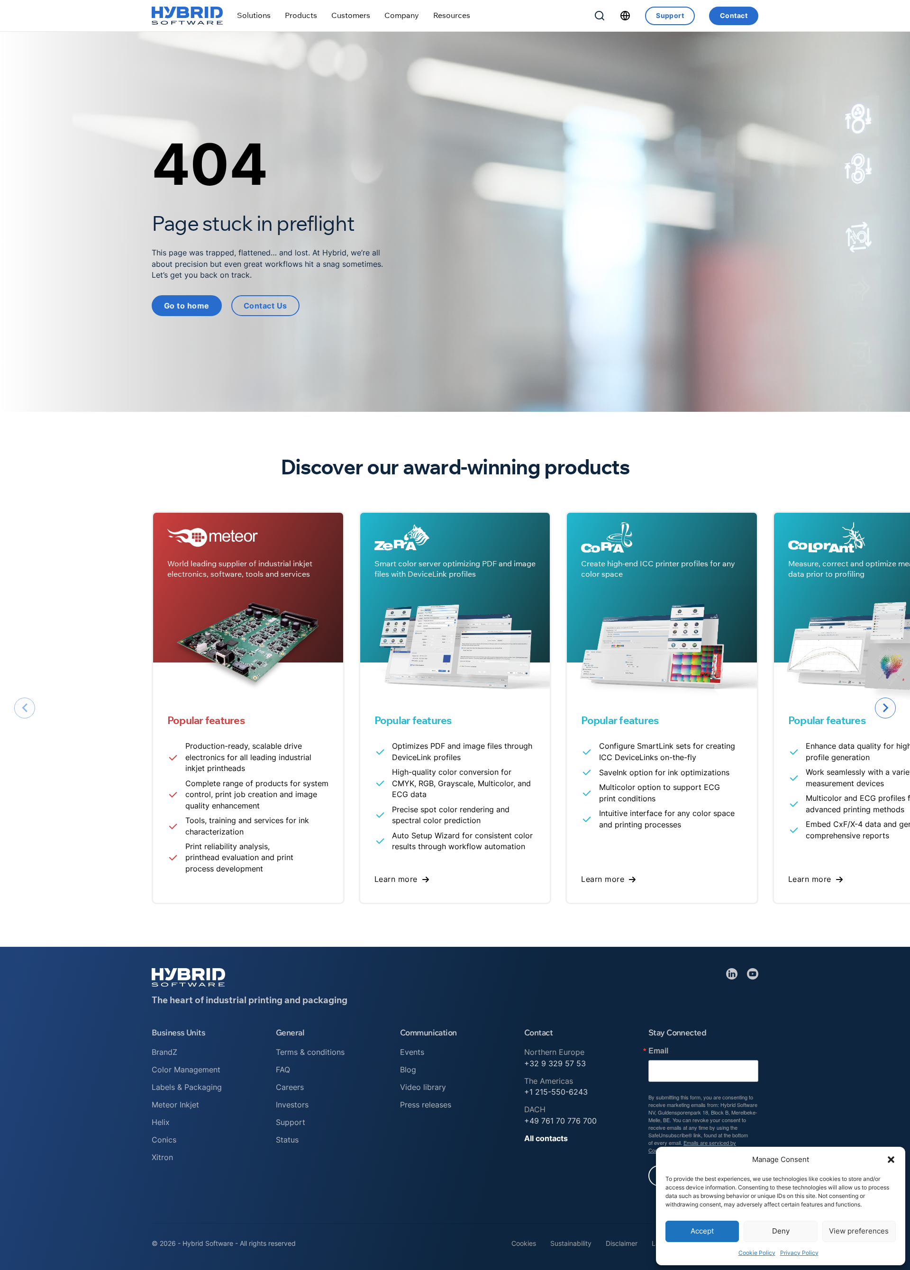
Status (287, 1139)
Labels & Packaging (187, 1087)
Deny (781, 1230)
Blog (408, 1069)
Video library (423, 1087)
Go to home (186, 305)
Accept (702, 1230)
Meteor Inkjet (175, 1104)
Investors (292, 1104)
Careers (290, 1087)
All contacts (546, 1138)
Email (658, 1050)
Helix (161, 1122)
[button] (891, 1159)
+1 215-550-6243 (556, 1092)
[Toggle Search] (599, 15)
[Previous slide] (24, 708)
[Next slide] (885, 708)
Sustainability (571, 1243)
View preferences (859, 1230)
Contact (733, 15)
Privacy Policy (799, 1252)
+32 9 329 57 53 (555, 1063)
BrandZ (164, 1052)
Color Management (186, 1069)
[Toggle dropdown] (254, 15)
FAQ (283, 1069)
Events (412, 1052)
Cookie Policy (756, 1252)
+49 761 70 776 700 (560, 1120)
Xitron (162, 1157)
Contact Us (265, 305)
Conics (164, 1139)
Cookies (523, 1243)
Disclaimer (621, 1243)
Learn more (396, 879)
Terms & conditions (310, 1052)
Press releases (425, 1104)
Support (670, 15)
